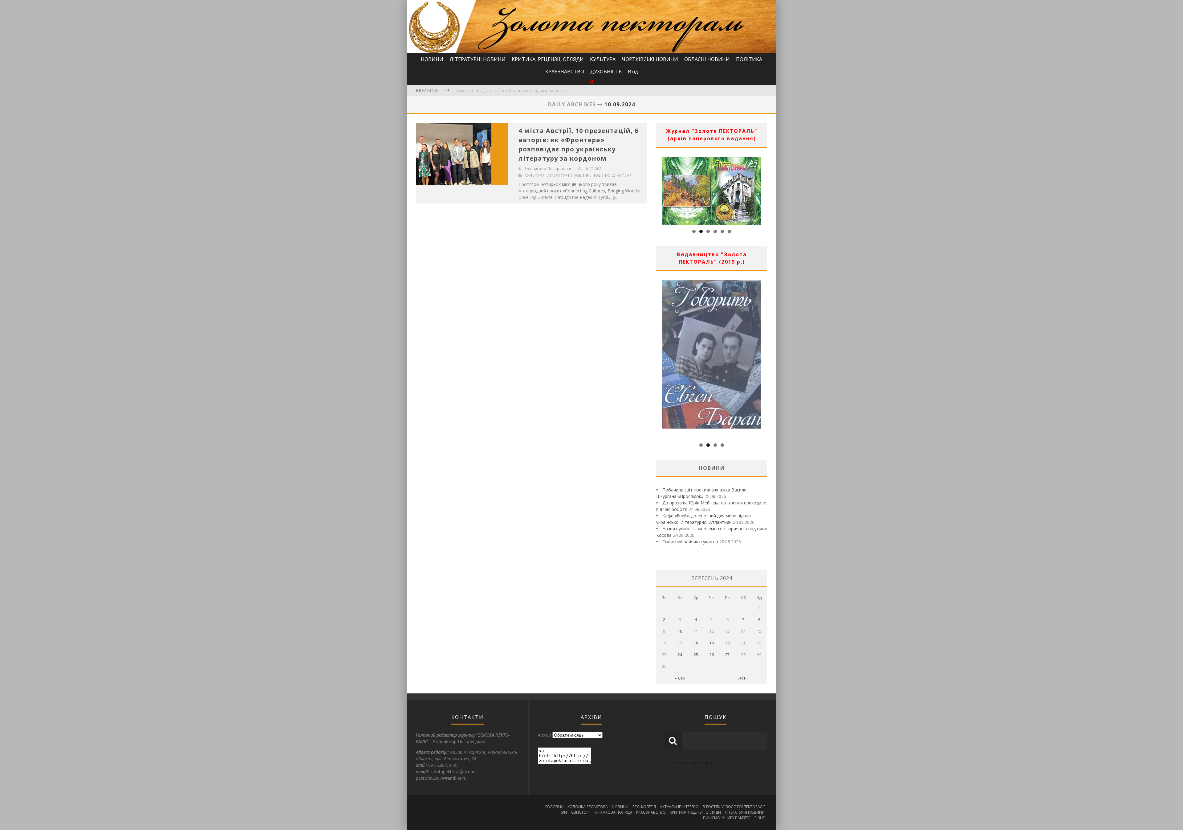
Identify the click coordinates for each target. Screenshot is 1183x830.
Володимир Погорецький (549, 168)
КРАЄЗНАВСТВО (564, 71)
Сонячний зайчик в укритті (690, 541)
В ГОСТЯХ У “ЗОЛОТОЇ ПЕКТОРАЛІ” (734, 806)
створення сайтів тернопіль (693, 763)
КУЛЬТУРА (603, 59)
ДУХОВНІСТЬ (606, 71)
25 (696, 654)
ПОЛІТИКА (749, 59)
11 (696, 631)
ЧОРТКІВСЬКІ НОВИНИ (650, 59)
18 (696, 643)
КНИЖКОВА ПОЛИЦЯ (613, 812)
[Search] (592, 81)
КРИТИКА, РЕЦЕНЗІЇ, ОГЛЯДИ (548, 59)
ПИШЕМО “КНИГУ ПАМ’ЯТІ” (726, 817)
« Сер (680, 678)
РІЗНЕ (759, 817)
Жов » (743, 678)
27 (727, 654)
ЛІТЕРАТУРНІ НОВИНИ (477, 59)
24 (680, 654)
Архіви (544, 735)
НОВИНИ (432, 59)
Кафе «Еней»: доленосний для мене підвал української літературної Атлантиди (542, 90)
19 (711, 643)
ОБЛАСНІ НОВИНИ (707, 59)
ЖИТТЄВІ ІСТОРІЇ (576, 812)
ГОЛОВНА (554, 806)
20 (727, 643)
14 (743, 631)
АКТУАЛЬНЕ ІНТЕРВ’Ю (679, 806)
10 (680, 631)
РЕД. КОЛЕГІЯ (644, 806)
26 (711, 654)
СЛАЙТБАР (622, 175)
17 (680, 643)
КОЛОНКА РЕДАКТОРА (587, 806)
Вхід (633, 71)
